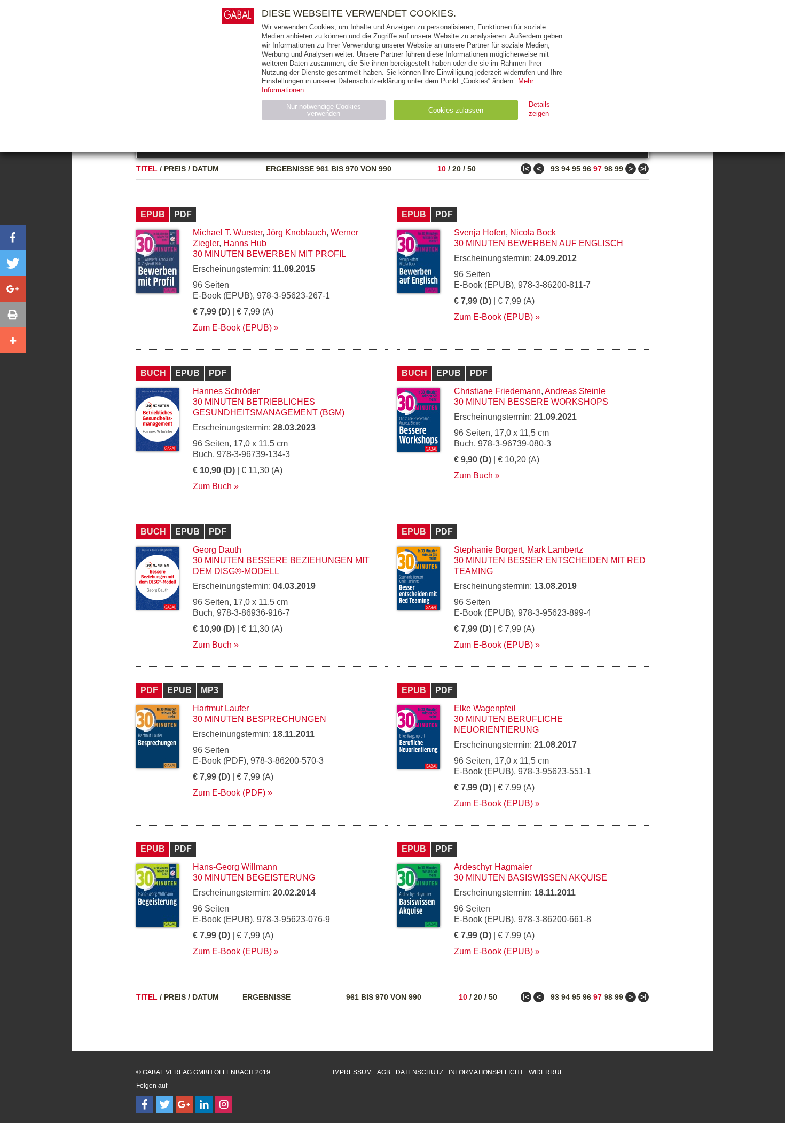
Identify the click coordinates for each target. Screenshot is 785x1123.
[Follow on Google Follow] (184, 1104)
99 (619, 168)
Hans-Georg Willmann (235, 866)
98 (608, 168)
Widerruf (546, 1072)
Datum (205, 168)
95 (576, 168)
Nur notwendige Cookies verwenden (323, 110)
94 (565, 168)
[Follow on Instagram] (223, 1104)
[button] (13, 237)
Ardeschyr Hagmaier (493, 866)
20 (456, 168)
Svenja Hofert (480, 232)
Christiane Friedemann (497, 391)
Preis (175, 168)
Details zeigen (539, 108)
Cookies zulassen (455, 110)
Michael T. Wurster (227, 232)
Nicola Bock (533, 232)
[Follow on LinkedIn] (204, 1104)
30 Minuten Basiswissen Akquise (530, 877)
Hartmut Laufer (221, 708)
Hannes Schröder (226, 391)
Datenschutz (419, 1072)
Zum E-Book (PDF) (229, 792)
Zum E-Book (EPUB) (232, 327)
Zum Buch (212, 486)
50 (471, 168)
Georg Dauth (217, 549)
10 (441, 168)
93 (555, 168)
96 (587, 168)
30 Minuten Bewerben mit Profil (269, 253)
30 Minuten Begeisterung (254, 877)
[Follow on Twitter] (164, 1104)
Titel (147, 168)
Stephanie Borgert (488, 549)
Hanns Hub (244, 243)
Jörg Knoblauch (296, 232)
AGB (383, 1072)
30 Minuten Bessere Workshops (531, 401)
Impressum (352, 1072)
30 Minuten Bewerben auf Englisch (538, 243)
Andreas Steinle (575, 391)
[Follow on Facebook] (144, 1104)
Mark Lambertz (555, 549)
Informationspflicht (486, 1072)
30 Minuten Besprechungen (259, 719)
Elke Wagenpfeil (485, 708)
